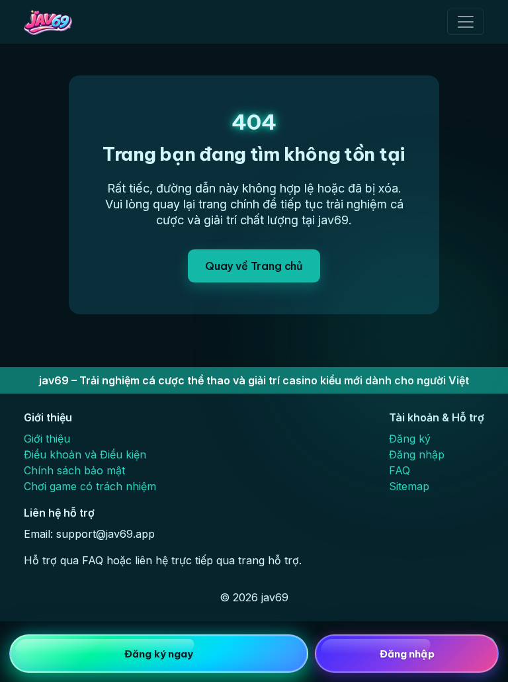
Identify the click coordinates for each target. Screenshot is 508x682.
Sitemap (409, 486)
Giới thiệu (47, 438)
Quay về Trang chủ (254, 266)
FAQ (399, 470)
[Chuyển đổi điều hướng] (465, 22)
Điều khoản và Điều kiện (85, 454)
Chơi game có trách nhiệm (90, 486)
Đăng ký (410, 438)
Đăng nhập (416, 454)
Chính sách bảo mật (74, 470)
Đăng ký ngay (158, 654)
